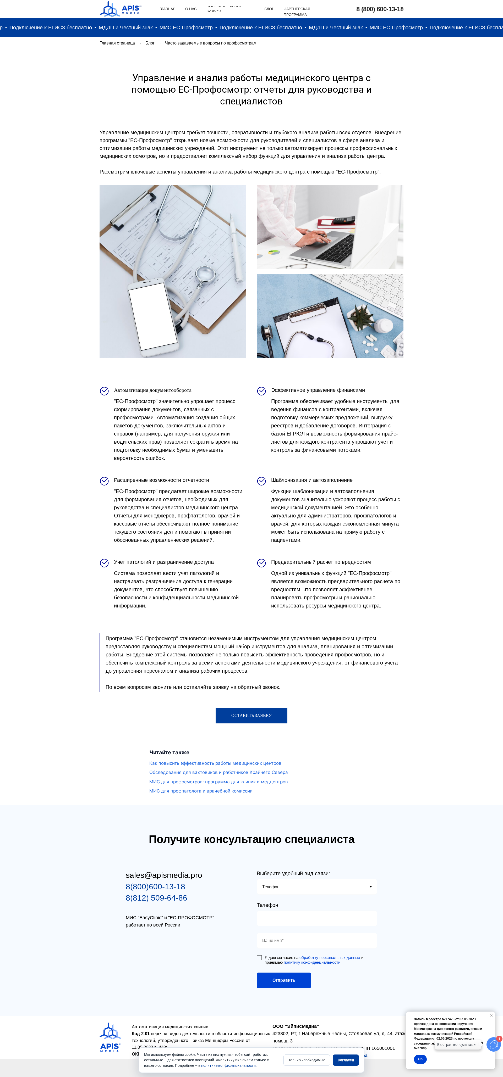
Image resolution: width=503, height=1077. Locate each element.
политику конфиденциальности (312, 962)
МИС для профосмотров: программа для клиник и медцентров (218, 781)
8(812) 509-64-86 (156, 898)
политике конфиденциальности (228, 1065)
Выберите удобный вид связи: (293, 873)
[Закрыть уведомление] (491, 1015)
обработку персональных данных (329, 957)
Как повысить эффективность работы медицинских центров (215, 763)
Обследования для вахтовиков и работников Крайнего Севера (218, 772)
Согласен (346, 1060)
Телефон (267, 905)
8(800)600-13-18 (155, 886)
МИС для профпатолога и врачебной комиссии (201, 791)
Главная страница (117, 43)
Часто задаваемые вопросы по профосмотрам (210, 43)
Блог (150, 43)
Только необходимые (306, 1060)
